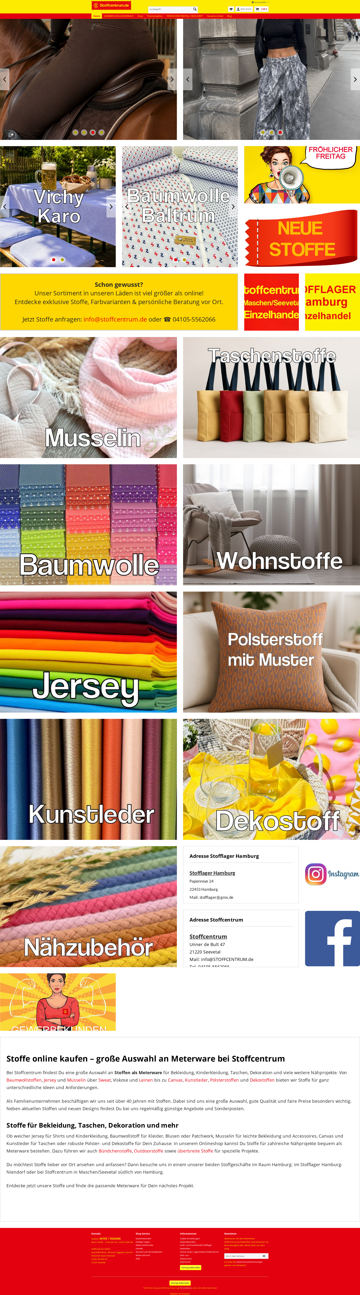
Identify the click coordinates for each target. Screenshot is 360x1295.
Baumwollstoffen (23, 1080)
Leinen (146, 1080)
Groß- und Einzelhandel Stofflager (196, 1245)
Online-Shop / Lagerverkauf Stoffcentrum (199, 1252)
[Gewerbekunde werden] (58, 1002)
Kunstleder (196, 1080)
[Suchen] (195, 9)
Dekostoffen (262, 1080)
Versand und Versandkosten (149, 1252)
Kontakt (139, 1248)
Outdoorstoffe (148, 1151)
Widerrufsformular (144, 1245)
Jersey (50, 1080)
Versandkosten (186, 1288)
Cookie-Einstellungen (190, 1238)
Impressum (185, 1262)
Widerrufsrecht (143, 1255)
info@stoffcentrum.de (115, 319)
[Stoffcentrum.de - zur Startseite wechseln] (111, 5)
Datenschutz (186, 1258)
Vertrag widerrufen (190, 1267)
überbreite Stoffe (195, 1151)
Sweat (104, 1080)
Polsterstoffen (224, 1080)
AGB (138, 1258)
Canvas (175, 1080)
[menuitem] (173, 10)
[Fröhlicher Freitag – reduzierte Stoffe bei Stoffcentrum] (302, 174)
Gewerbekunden (143, 1238)
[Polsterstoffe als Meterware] (271, 652)
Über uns (184, 1255)
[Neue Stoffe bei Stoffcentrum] (302, 238)
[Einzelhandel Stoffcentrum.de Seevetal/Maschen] (271, 302)
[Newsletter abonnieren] (264, 1256)
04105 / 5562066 (110, 1238)
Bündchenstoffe (115, 1151)
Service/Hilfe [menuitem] (260, 2)
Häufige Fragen (143, 1242)
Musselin (76, 1080)
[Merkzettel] (231, 9)
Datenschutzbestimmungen (250, 1262)
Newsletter (185, 1248)
